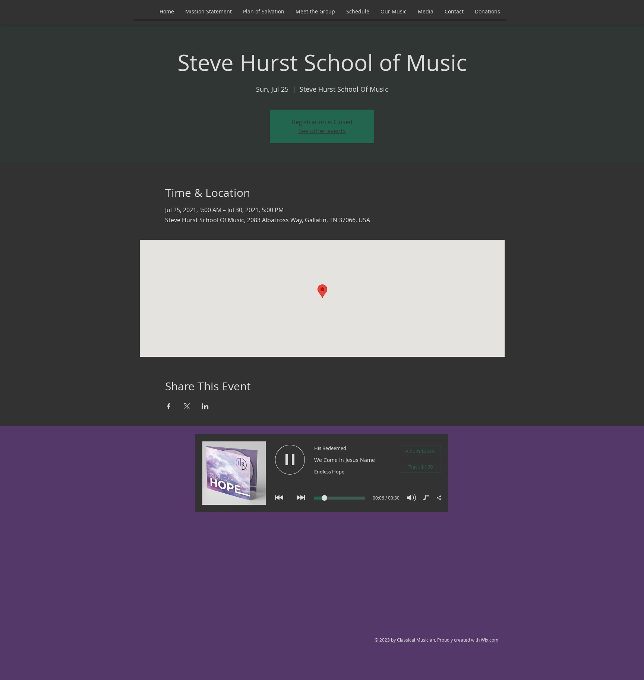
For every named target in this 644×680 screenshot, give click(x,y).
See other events (322, 131)
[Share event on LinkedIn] (205, 406)
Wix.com (489, 640)
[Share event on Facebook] (168, 406)
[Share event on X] (186, 406)
